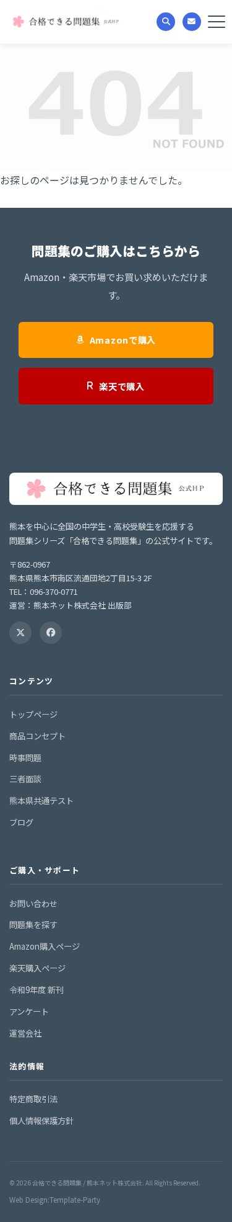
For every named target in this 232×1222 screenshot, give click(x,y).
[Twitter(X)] (20, 633)
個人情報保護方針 (41, 1120)
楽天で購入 (122, 386)
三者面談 (25, 779)
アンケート (29, 1011)
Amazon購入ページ (44, 946)
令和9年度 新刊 (36, 990)
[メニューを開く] (216, 22)
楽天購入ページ (37, 968)
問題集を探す (33, 924)
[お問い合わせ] (192, 21)
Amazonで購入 (123, 339)
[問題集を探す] (166, 21)
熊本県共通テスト (41, 800)
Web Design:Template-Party (54, 1200)
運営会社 (25, 1033)
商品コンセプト (37, 736)
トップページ (33, 714)
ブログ (21, 822)
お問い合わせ (33, 903)
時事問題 (25, 758)
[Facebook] (51, 633)
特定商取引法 (33, 1099)
